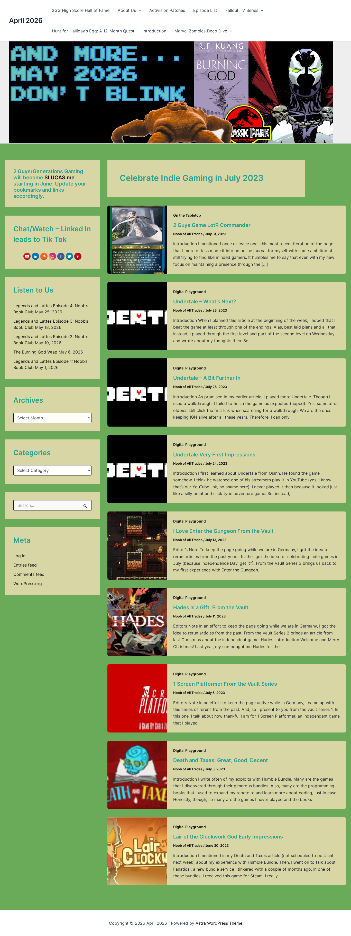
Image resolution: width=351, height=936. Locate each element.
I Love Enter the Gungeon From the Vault (223, 531)
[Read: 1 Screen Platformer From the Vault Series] (137, 698)
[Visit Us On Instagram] (52, 256)
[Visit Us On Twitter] (69, 256)
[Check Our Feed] (44, 256)
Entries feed (25, 565)
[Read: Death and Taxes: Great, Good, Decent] (137, 774)
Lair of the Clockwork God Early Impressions (228, 837)
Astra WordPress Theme (219, 923)
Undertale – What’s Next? (204, 301)
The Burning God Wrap (35, 352)
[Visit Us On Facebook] (61, 256)
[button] (138, 10)
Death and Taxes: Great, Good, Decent (220, 760)
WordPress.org (27, 583)
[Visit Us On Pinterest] (77, 256)
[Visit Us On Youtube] (27, 256)
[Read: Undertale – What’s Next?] (137, 315)
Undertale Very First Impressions (214, 455)
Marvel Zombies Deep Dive (200, 30)
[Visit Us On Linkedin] (35, 256)
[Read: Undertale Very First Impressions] (137, 468)
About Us (127, 10)
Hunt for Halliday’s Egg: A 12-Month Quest (93, 30)
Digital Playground (189, 291)
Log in (19, 555)
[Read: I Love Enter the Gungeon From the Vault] (137, 545)
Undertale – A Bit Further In (207, 378)
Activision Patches (167, 10)
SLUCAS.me (59, 177)
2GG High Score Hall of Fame (80, 10)
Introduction (154, 30)
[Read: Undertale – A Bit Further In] (137, 392)
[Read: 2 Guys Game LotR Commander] (137, 239)
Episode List (205, 10)
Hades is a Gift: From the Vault (210, 607)
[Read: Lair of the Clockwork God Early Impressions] (137, 850)
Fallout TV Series (241, 10)
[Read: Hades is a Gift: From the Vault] (137, 621)
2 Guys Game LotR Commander (212, 225)
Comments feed (28, 574)
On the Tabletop (187, 215)
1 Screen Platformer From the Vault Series (225, 684)
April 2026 (26, 20)
